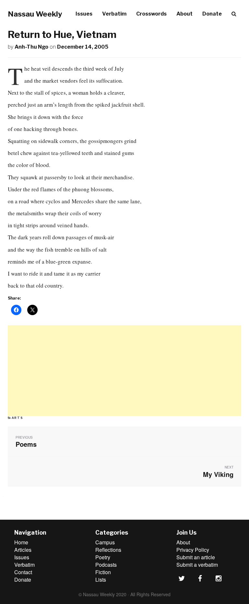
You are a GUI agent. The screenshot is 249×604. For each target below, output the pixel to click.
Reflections (108, 549)
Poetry (102, 557)
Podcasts (106, 564)
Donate (212, 14)
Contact (23, 572)
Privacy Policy (192, 549)
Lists (100, 579)
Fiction (103, 572)
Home (21, 542)
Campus (105, 542)
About (184, 14)
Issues (84, 14)
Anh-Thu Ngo (31, 47)
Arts (17, 418)
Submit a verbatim (197, 564)
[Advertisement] (124, 370)
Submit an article (195, 557)
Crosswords (151, 14)
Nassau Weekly (35, 13)
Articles (22, 549)
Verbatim (114, 14)
